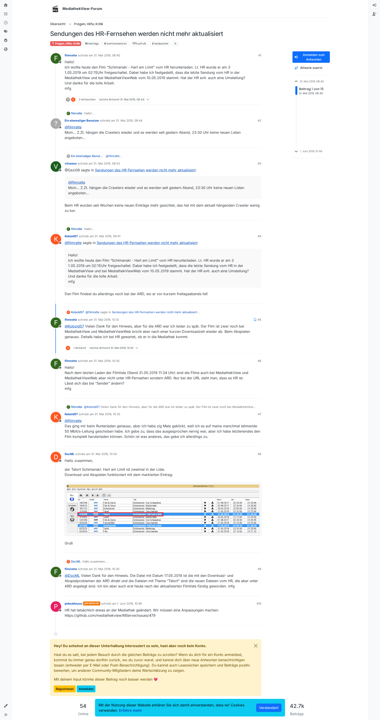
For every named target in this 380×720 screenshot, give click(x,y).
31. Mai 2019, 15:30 (106, 569)
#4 (259, 236)
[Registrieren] (374, 14)
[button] (6, 705)
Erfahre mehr (130, 710)
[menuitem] (374, 5)
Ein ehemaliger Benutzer (82, 120)
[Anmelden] (374, 5)
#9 (259, 569)
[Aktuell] (6, 22)
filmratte (71, 55)
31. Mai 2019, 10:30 (106, 361)
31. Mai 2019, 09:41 (107, 236)
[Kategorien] (6, 14)
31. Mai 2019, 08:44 (129, 120)
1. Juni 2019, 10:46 (129, 603)
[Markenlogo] (55, 8)
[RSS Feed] (175, 43)
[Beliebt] (6, 40)
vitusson (71, 163)
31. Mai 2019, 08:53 (106, 163)
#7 (259, 414)
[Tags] (6, 31)
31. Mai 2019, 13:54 (104, 454)
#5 (259, 319)
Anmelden (86, 689)
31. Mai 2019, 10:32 (107, 414)
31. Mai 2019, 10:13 (106, 319)
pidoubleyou (73, 603)
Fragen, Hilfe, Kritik (67, 43)
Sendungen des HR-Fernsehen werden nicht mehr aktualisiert (145, 170)
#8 (259, 454)
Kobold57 (71, 236)
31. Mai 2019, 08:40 (107, 55)
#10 (259, 603)
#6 (259, 361)
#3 (259, 163)
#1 (259, 55)
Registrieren (65, 689)
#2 (259, 120)
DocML (69, 454)
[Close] (255, 646)
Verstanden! (269, 707)
